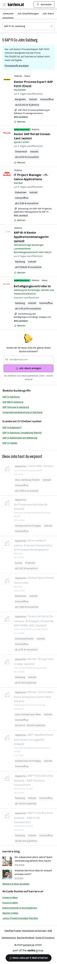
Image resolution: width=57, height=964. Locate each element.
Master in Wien (10, 913)
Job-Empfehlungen (28, 13)
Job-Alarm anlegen (30, 368)
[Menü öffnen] (4, 4)
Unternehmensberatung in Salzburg (22, 412)
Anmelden (46, 4)
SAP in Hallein (9, 443)
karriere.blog (11, 851)
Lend (18, 714)
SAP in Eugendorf (11, 427)
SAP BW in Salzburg (12, 402)
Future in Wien (10, 902)
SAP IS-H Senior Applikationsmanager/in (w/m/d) (31, 237)
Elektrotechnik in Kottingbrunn (19, 907)
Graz (18, 479)
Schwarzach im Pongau (28, 525)
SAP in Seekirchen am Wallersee (19, 437)
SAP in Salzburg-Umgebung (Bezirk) (22, 432)
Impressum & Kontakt (34, 930)
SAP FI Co (11, 40)
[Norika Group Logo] (28, 951)
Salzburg (31, 40)
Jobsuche (8, 13)
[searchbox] (28, 26)
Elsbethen (20, 192)
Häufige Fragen (12, 930)
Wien (38, 714)
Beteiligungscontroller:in (32, 286)
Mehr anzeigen (21, 117)
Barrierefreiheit (26, 937)
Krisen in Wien (10, 897)
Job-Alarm (48, 13)
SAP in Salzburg (11, 396)
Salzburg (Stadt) (30, 479)
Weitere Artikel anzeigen (15, 883)
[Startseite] (17, 4)
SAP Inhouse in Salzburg (15, 407)
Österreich (21, 151)
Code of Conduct (45, 937)
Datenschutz (9, 937)
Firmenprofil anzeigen (17, 65)
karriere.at (36, 891)
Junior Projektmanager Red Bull (20, 918)
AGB (49, 930)
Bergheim (20, 99)
